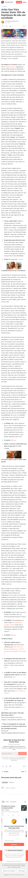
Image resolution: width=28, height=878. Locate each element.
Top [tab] (3, 801)
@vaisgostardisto (9, 67)
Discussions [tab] (13, 801)
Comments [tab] (5, 782)
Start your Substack (10, 871)
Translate (5, 6)
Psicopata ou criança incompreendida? (8, 807)
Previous (6, 771)
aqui (14, 440)
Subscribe (19, 2)
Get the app (22, 871)
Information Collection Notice (17, 758)
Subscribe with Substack (15, 850)
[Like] (2, 26)
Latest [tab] (7, 801)
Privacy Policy (19, 857)
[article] (14, 810)
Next (23, 771)
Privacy (23, 865)
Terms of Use (21, 757)
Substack (6, 874)
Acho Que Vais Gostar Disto (12, 21)
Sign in (24, 2)
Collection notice (16, 867)
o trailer (20, 259)
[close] (23, 819)
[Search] (25, 801)
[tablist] (8, 782)
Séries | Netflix (5, 810)
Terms (9, 867)
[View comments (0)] (6, 26)
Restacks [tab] (11, 782)
